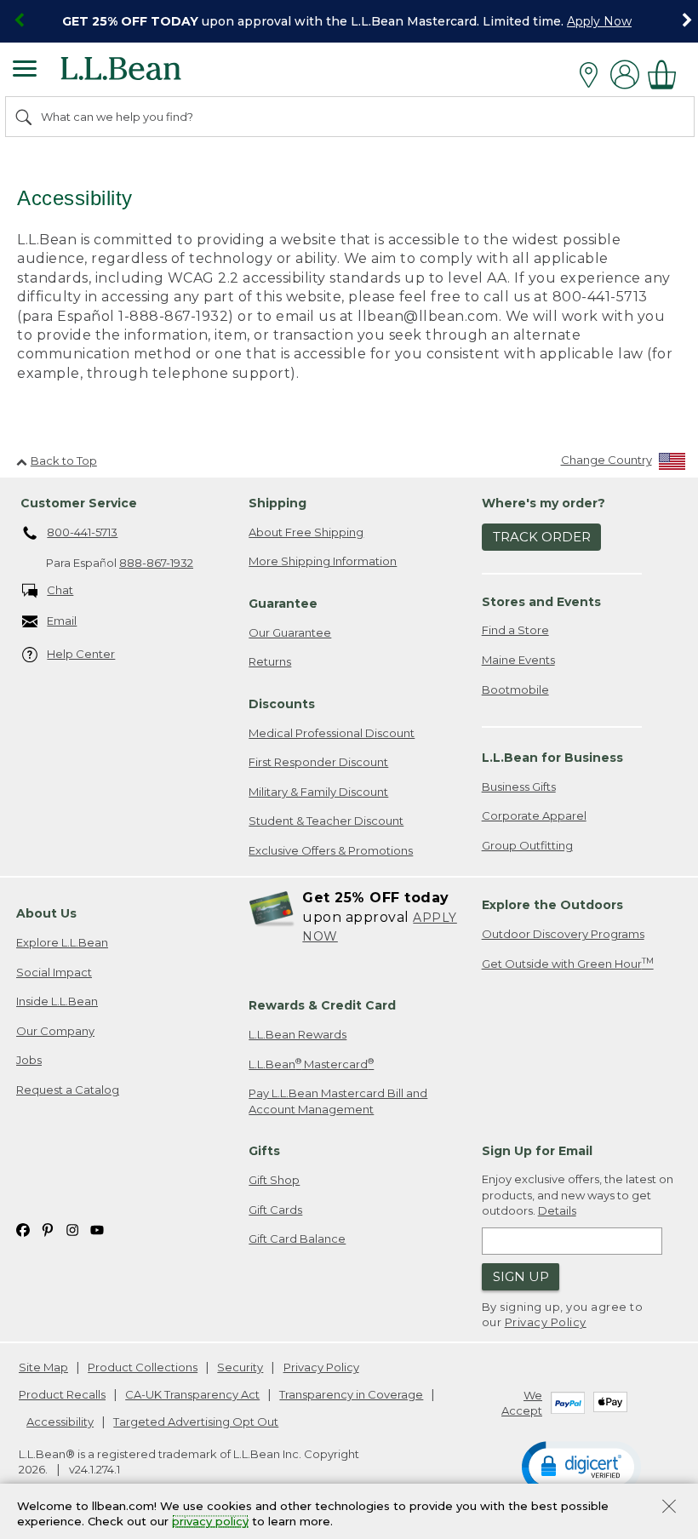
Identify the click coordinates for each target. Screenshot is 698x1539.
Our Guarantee (290, 632)
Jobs (29, 1060)
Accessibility (60, 1421)
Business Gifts (519, 786)
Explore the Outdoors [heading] (552, 905)
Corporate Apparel (534, 815)
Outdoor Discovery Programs (563, 934)
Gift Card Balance (297, 1238)
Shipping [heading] (277, 503)
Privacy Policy (545, 1322)
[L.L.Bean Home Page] (144, 74)
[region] (349, 21)
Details (557, 1210)
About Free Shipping (306, 532)
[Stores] (593, 75)
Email (62, 620)
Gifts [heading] (264, 1151)
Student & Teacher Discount (326, 820)
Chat (60, 590)
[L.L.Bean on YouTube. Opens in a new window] (97, 1228)
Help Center (81, 654)
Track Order (542, 537)
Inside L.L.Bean (57, 1001)
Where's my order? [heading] (543, 503)
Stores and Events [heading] (541, 601)
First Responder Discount (318, 762)
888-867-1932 (156, 562)
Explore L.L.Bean (62, 942)
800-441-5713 (82, 532)
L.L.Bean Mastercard (311, 1063)
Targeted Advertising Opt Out (195, 1421)
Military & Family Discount (318, 791)
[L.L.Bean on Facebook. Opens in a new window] (23, 1228)
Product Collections (142, 1367)
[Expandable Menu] (25, 70)
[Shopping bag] (666, 74)
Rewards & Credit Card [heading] (322, 1005)
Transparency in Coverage (351, 1394)
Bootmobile (515, 689)
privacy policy (210, 1522)
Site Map (43, 1367)
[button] (581, 1466)
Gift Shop (274, 1180)
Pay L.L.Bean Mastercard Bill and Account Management (338, 1101)
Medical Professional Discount (332, 733)
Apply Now (599, 21)
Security (240, 1367)
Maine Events (518, 660)
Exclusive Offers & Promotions (331, 850)
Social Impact (54, 972)
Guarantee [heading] (283, 603)
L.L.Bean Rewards (297, 1034)
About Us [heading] (46, 913)
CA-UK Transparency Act (192, 1394)
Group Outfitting (527, 845)
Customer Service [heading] (78, 503)
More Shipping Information (323, 561)
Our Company (55, 1031)
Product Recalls (62, 1394)
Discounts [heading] (282, 704)
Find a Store (515, 630)
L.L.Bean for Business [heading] (552, 757)
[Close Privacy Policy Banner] (669, 1508)
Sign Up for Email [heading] (537, 1151)
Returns (270, 661)
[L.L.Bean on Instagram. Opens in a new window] (72, 1228)
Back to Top (64, 460)
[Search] (24, 116)
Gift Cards (275, 1209)
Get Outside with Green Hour (568, 963)
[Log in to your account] (624, 74)
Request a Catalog (67, 1089)
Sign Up (521, 1276)
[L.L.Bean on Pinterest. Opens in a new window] (47, 1228)
